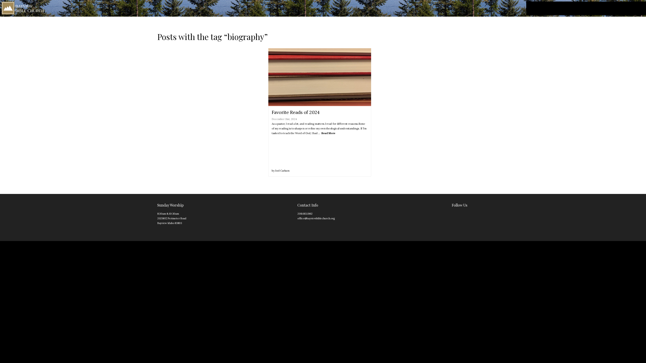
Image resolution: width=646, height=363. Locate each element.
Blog (622, 8)
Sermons (595, 8)
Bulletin (636, 8)
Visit (548, 8)
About (578, 8)
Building (562, 8)
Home (535, 8)
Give (610, 8)
